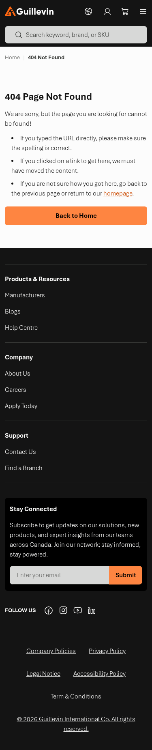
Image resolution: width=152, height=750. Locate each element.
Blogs (13, 311)
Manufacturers (25, 295)
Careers (15, 390)
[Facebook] (49, 610)
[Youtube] (78, 610)
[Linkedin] (92, 610)
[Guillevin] (29, 11)
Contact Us (20, 452)
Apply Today (21, 406)
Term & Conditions (76, 696)
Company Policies (51, 651)
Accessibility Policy (99, 674)
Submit (126, 575)
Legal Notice (43, 674)
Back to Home (76, 216)
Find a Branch (24, 468)
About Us (17, 374)
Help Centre (21, 328)
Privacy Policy (107, 651)
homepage (117, 193)
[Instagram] (63, 610)
